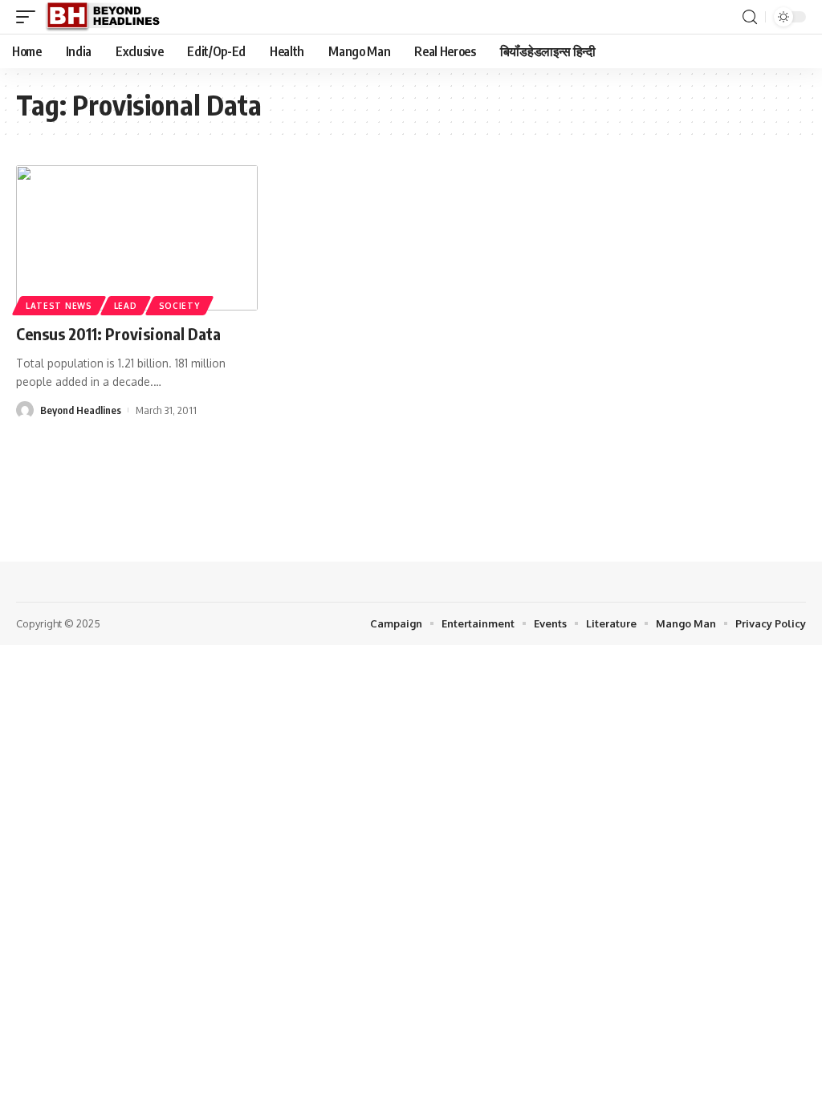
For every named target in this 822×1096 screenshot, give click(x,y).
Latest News (59, 306)
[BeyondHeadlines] (108, 17)
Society (179, 306)
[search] (750, 17)
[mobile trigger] (29, 17)
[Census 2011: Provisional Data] (137, 238)
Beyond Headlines (80, 410)
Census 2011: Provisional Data (118, 333)
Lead (125, 306)
